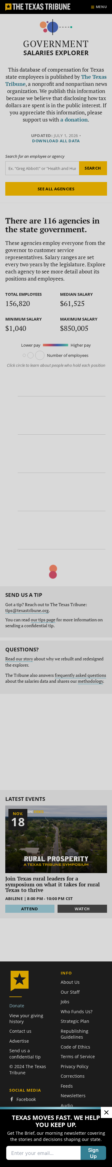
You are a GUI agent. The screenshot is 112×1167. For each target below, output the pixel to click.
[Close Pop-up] (106, 1112)
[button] (56, 583)
